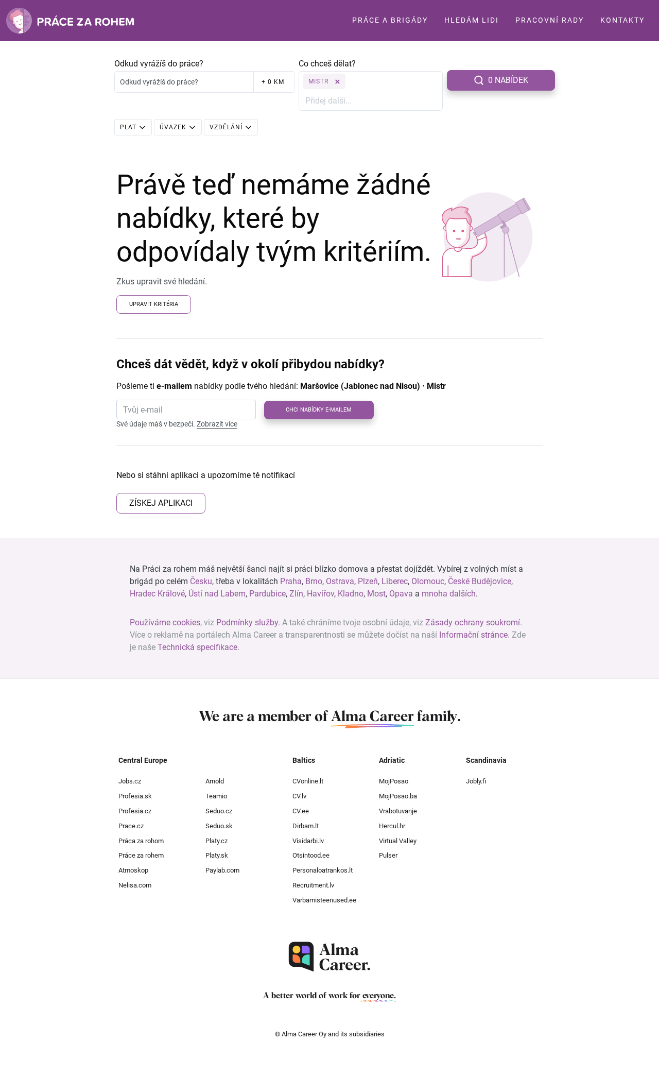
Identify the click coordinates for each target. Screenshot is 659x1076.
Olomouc (427, 581)
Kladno (350, 594)
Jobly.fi (476, 781)
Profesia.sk (135, 796)
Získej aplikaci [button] (161, 503)
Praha (291, 581)
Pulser (388, 855)
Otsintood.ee (311, 855)
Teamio (216, 796)
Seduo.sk (219, 826)
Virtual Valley (398, 841)
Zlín (296, 594)
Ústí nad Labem (217, 594)
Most (376, 594)
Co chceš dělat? (327, 64)
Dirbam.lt (305, 826)
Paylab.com (222, 870)
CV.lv (299, 796)
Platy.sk (216, 855)
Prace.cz (131, 826)
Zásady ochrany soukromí (472, 622)
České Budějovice (479, 581)
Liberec (394, 581)
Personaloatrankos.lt (322, 870)
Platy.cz (216, 841)
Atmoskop (133, 870)
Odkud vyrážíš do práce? (158, 64)
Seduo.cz (218, 811)
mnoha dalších (449, 594)
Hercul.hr (392, 826)
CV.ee (300, 811)
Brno (313, 581)
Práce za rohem (141, 855)
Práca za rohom (141, 841)
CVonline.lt (307, 781)
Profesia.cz (134, 811)
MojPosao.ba (398, 796)
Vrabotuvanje (398, 811)
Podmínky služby (247, 622)
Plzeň (368, 581)
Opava (401, 594)
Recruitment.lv (313, 885)
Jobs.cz (129, 781)
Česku (201, 581)
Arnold (214, 781)
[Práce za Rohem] (70, 20)
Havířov (320, 594)
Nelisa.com (134, 885)
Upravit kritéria (153, 304)
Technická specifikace (197, 647)
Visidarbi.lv (308, 841)
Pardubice (267, 594)
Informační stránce (473, 635)
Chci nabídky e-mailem (319, 409)
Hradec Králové (157, 594)
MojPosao (393, 781)
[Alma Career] (329, 957)
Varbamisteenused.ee (324, 900)
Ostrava (340, 581)
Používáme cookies (165, 622)
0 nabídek (508, 80)
